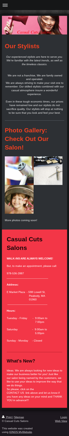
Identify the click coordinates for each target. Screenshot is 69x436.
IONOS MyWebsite (20, 432)
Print (8, 417)
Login (63, 417)
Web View (61, 420)
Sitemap (19, 417)
